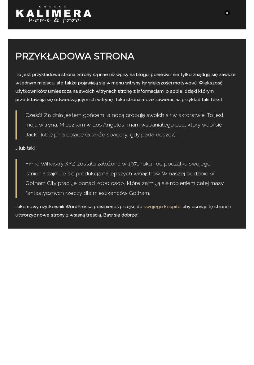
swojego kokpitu (162, 206)
